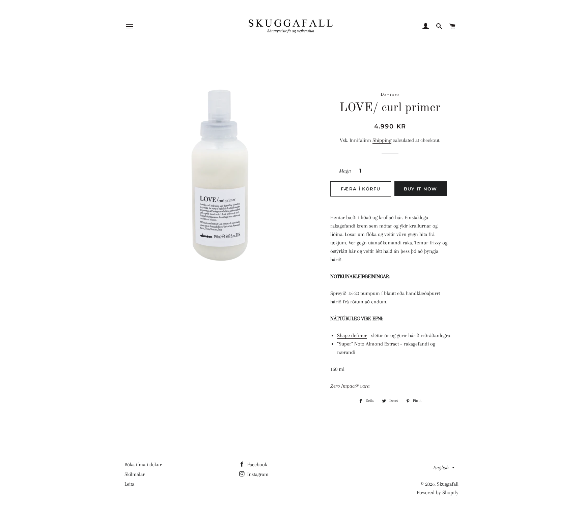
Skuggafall (448, 484)
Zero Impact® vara (350, 386)
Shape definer (352, 335)
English (441, 467)
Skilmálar (134, 474)
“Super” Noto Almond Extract (368, 344)
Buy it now (420, 188)
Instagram (257, 474)
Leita (129, 484)
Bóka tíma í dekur (143, 464)
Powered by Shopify (438, 492)
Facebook (256, 464)
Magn (345, 171)
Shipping (381, 140)
